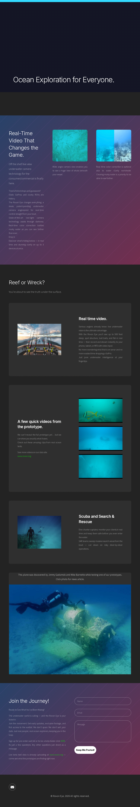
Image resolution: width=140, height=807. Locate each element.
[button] (12, 787)
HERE (63, 741)
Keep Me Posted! (85, 750)
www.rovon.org (24, 456)
